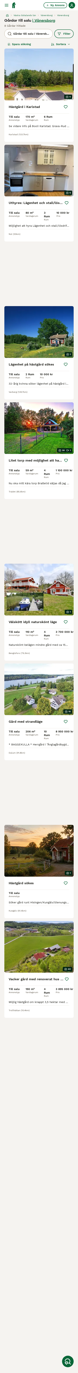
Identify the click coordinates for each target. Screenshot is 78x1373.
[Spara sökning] (68, 1361)
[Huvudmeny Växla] (6, 5)
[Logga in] (72, 5)
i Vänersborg (43, 20)
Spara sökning (21, 44)
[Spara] (65, 106)
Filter (66, 33)
